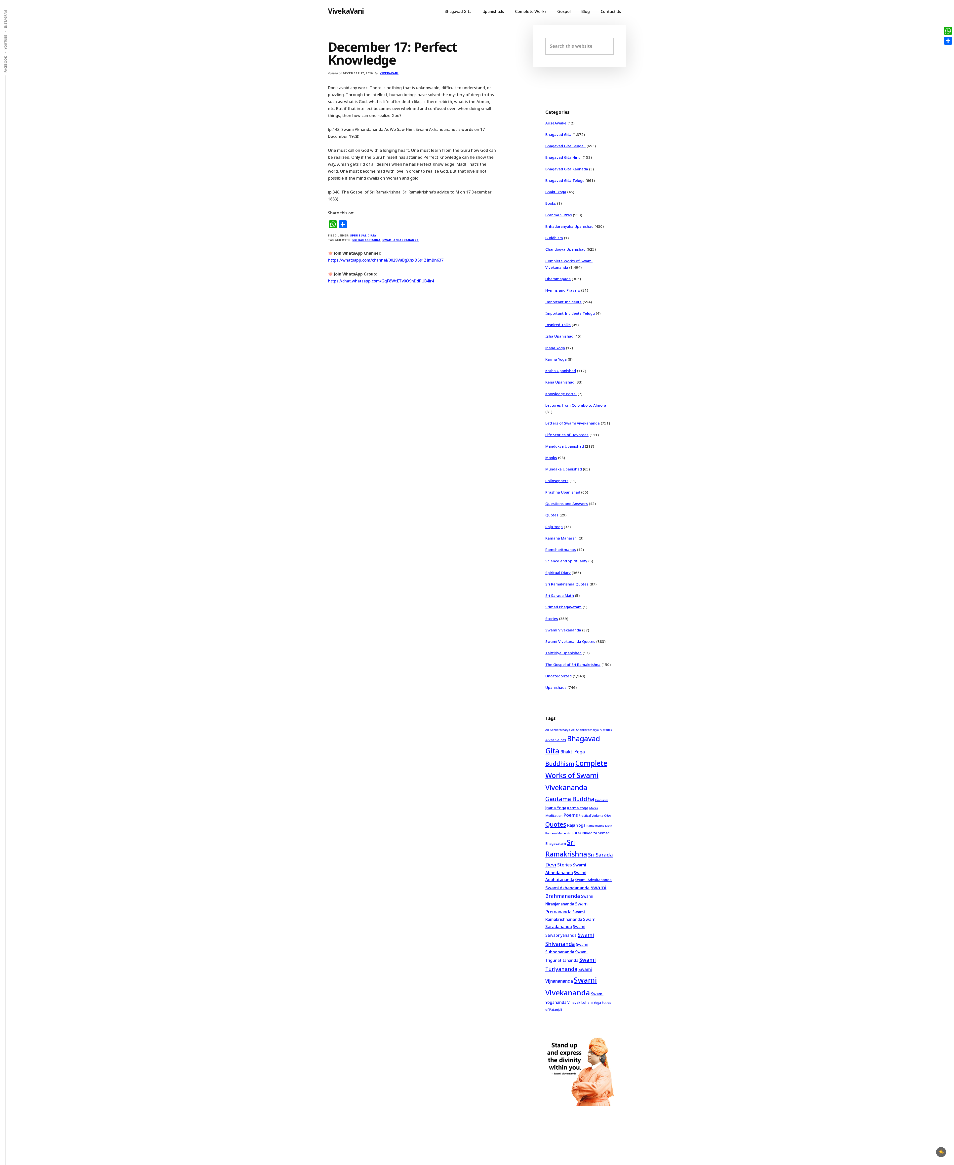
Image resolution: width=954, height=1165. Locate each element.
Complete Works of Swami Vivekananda (576, 775)
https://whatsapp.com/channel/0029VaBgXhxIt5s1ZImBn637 (385, 260)
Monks (551, 457)
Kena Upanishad (559, 382)
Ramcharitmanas (560, 549)
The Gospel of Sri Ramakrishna (572, 664)
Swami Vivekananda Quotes (570, 641)
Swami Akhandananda (400, 240)
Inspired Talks (558, 324)
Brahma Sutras (558, 214)
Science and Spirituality (566, 560)
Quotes (551, 514)
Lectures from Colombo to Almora (575, 405)
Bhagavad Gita (558, 134)
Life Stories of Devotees (567, 434)
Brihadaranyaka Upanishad (569, 226)
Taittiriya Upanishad (563, 652)
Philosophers (556, 480)
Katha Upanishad (560, 370)
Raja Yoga (554, 526)
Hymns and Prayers (562, 290)
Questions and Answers (566, 503)
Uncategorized (558, 675)
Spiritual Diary (363, 235)
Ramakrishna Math (599, 825)
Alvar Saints (555, 740)
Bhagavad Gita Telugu (565, 180)
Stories (551, 618)
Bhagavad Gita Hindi (563, 157)
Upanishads (555, 687)
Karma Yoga (556, 359)
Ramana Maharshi (561, 538)
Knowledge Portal (561, 393)
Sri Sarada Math (559, 595)
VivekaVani (346, 11)
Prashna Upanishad (562, 492)
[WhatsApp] (948, 31)
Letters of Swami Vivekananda (572, 423)
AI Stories (606, 730)
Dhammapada (558, 278)
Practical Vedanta (591, 816)
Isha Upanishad (559, 336)
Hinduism (601, 800)
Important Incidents (563, 301)
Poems (570, 815)
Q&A (607, 815)
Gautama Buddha (569, 799)
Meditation (553, 815)
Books (550, 203)
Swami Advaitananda (593, 879)
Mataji (593, 808)
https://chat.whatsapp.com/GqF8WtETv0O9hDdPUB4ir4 (381, 281)
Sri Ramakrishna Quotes (567, 584)
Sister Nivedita (584, 832)
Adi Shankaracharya (585, 730)
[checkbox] (941, 1152)
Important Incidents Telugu (570, 313)
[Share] (948, 41)
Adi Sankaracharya (557, 730)
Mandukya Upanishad (564, 446)
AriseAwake (555, 122)
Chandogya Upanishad (565, 249)
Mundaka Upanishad (563, 468)
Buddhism (554, 237)
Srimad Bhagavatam (563, 606)
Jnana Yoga (555, 347)
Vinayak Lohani (580, 1002)
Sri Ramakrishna (366, 240)
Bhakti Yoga (555, 191)
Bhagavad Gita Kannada (566, 168)
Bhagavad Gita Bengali (565, 145)
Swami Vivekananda (563, 629)
